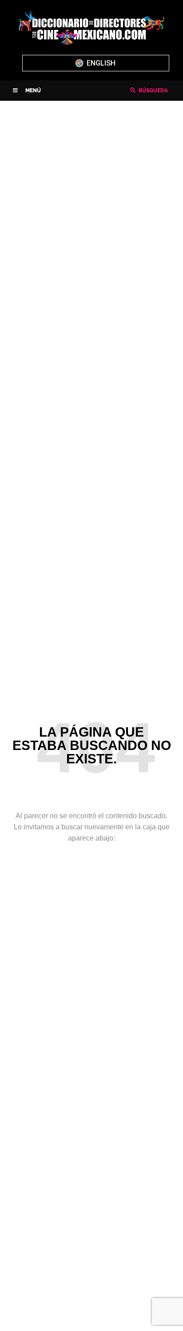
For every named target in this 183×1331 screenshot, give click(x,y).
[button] (27, 90)
